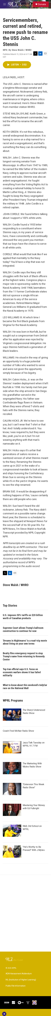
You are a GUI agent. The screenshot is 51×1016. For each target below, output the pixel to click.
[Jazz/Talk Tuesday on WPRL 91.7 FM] (12, 747)
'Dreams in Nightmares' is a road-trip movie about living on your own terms (25, 642)
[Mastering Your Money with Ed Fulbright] (12, 810)
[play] (4, 1013)
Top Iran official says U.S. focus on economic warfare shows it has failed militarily (22, 672)
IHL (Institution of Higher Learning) (21, 980)
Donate (42, 4)
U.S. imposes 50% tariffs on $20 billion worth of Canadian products (23, 617)
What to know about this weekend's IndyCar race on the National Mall (25, 687)
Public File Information (16, 986)
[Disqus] (25, 913)
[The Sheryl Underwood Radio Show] (12, 715)
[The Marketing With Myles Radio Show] (12, 768)
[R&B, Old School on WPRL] (12, 831)
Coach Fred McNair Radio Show (18, 731)
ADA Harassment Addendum (19, 974)
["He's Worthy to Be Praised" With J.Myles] (12, 851)
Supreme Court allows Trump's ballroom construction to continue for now (23, 629)
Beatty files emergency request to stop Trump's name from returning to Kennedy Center (24, 656)
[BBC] (6, 1002)
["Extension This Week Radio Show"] (12, 789)
